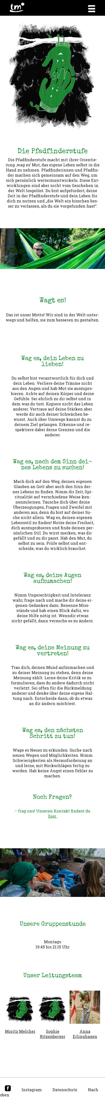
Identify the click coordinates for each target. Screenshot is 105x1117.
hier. (52, 816)
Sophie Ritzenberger (52, 1034)
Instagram (31, 1089)
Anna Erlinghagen (85, 1034)
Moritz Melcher (20, 1031)
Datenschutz (64, 1089)
